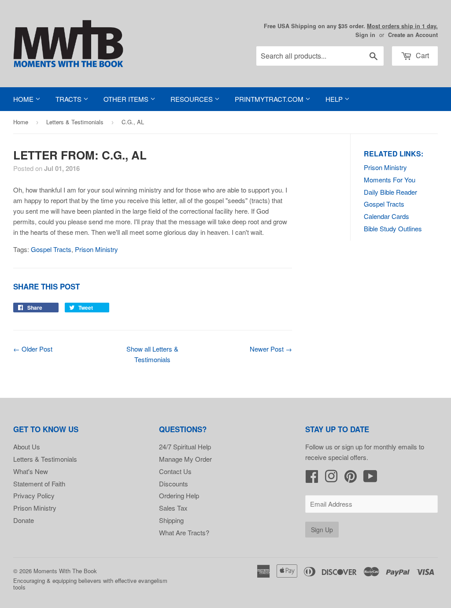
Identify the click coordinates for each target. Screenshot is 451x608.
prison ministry (96, 249)
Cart (421, 55)
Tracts (69, 99)
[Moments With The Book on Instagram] (331, 478)
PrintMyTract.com (270, 99)
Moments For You (389, 179)
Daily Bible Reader (390, 191)
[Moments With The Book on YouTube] (370, 478)
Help (334, 99)
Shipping (171, 520)
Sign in (365, 35)
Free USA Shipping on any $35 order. (351, 26)
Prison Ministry (385, 167)
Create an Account (413, 35)
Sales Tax (173, 507)
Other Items (127, 99)
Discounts (173, 483)
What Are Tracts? (184, 532)
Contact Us (175, 471)
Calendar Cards (386, 216)
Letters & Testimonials (75, 122)
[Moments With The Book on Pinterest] (350, 478)
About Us (26, 446)
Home (24, 99)
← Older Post (32, 348)
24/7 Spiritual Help (185, 446)
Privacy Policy (34, 495)
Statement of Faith (39, 483)
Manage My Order (185, 458)
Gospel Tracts (384, 203)
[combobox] (320, 56)
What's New (30, 471)
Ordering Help (179, 495)
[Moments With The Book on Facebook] (311, 478)
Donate (23, 520)
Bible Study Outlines (393, 228)
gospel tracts (51, 249)
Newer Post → (271, 348)
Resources (192, 99)
